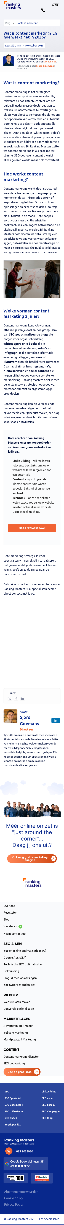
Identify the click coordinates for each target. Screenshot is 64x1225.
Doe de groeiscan (19, 1071)
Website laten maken (17, 1002)
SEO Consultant (13, 1104)
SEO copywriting (14, 1063)
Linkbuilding (11, 971)
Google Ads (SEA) (15, 957)
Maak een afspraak (32, 528)
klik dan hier (49, 61)
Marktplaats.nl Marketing (20, 1039)
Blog (7, 23)
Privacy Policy (13, 1204)
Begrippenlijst (12, 1124)
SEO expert (48, 1098)
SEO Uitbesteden (14, 1111)
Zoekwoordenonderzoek (19, 984)
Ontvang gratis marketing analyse (30, 859)
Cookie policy (13, 1198)
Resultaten (10, 912)
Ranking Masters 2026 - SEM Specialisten (33, 1219)
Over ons (9, 905)
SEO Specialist (12, 1098)
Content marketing (27, 23)
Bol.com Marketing (16, 1032)
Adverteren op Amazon (18, 1025)
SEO (6, 1091)
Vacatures (12, 926)
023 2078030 (24, 1151)
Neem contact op (15, 933)
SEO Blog (47, 1118)
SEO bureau (48, 1104)
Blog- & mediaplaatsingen (20, 978)
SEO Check (10, 1118)
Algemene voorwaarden (21, 1191)
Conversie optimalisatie (19, 1008)
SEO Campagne (51, 1111)
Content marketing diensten (21, 1056)
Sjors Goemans (45, 66)
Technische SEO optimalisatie (23, 964)
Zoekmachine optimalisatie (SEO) (25, 950)
